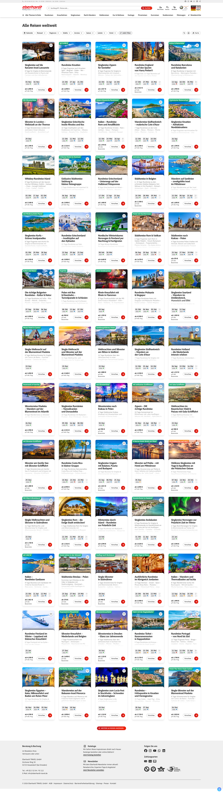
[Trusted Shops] (153, 769)
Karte (197, 33)
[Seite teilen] (200, 1)
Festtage (131, 15)
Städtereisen (104, 15)
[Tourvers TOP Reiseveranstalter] (146, 769)
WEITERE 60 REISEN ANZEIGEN (112, 728)
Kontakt (113, 783)
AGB (50, 783)
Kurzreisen (155, 15)
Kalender (29, 33)
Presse (106, 783)
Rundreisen (49, 15)
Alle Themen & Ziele (33, 15)
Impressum (58, 783)
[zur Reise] (50, 90)
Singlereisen (75, 15)
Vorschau (41, 90)
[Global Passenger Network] (173, 769)
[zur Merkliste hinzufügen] (51, 45)
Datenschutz (68, 783)
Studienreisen (168, 15)
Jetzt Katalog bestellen (92, 755)
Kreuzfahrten (62, 15)
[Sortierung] (184, 33)
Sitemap (99, 783)
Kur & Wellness (118, 15)
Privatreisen (142, 15)
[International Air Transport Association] (161, 769)
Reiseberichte (195, 15)
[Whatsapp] (194, 1)
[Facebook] (185, 1)
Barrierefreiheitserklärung (85, 783)
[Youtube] (191, 1)
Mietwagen (181, 15)
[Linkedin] (197, 1)
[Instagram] (188, 1)
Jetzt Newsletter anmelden (93, 770)
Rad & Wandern (90, 15)
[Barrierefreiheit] (219, 789)
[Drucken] (188, 33)
